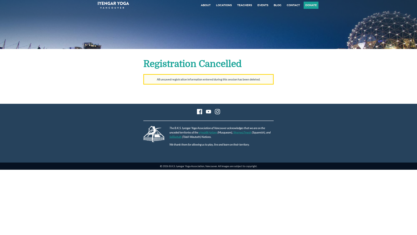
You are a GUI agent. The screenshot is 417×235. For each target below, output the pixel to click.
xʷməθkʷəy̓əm (208, 132)
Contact (293, 5)
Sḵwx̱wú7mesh (242, 132)
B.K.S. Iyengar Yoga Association (113, 5)
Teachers (244, 5)
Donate (311, 5)
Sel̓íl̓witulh (175, 137)
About (206, 5)
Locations (224, 5)
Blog (277, 5)
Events (262, 5)
